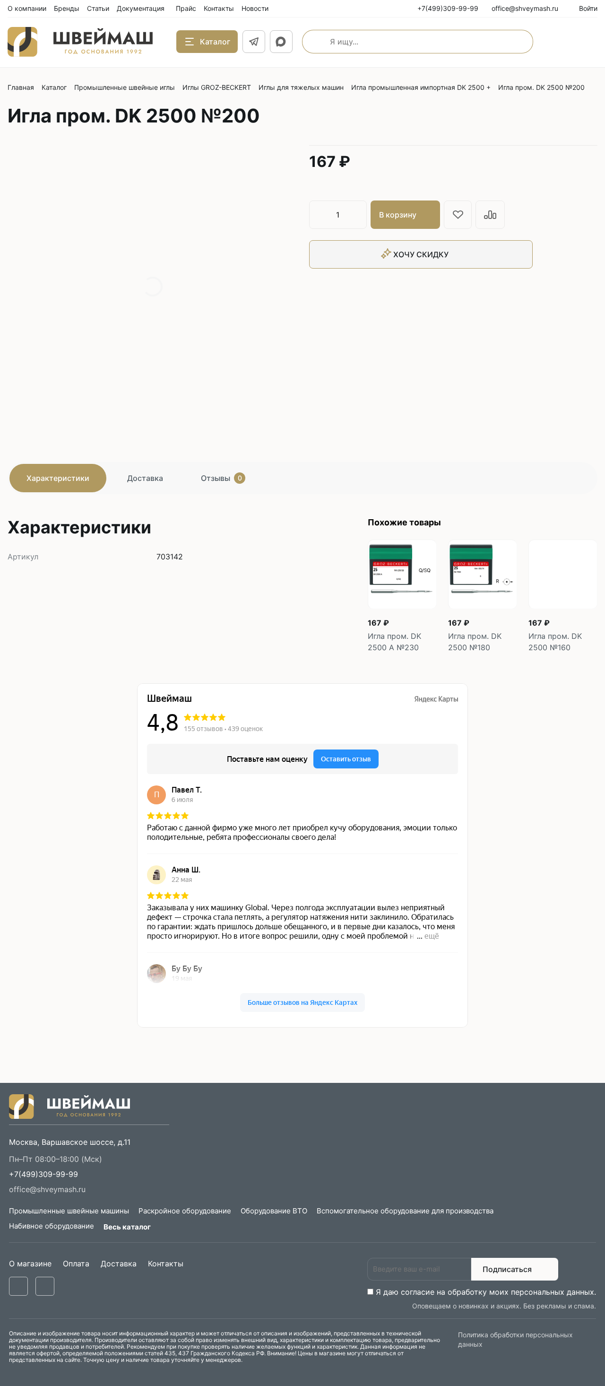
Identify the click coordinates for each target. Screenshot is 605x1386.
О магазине (30, 1263)
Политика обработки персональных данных (515, 1339)
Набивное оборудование (51, 1225)
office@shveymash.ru (47, 1189)
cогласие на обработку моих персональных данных (497, 1292)
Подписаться (507, 1269)
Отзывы (221, 478)
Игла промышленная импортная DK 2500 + (421, 87)
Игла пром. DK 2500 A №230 (394, 641)
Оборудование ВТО (274, 1210)
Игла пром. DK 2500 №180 (474, 641)
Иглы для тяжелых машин (301, 87)
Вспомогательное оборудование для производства (405, 1210)
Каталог (54, 87)
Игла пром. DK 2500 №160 (555, 641)
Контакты (165, 1263)
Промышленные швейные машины (69, 1210)
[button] (43, 1174)
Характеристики (57, 478)
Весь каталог (127, 1226)
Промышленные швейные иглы (124, 87)
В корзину (397, 214)
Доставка (145, 478)
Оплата (76, 1263)
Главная (21, 87)
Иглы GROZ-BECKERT (216, 87)
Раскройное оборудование (184, 1210)
